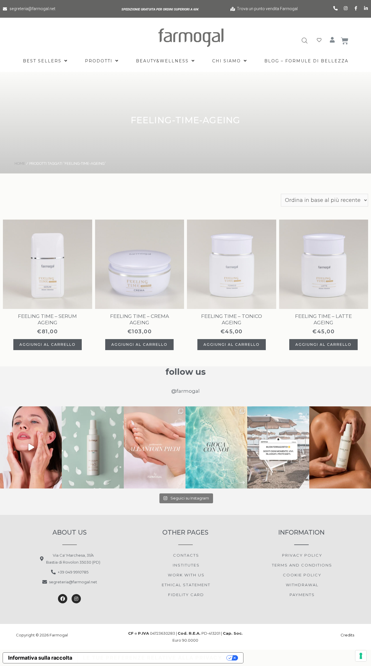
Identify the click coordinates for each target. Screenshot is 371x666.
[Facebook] (62, 598)
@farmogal (185, 391)
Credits (348, 635)
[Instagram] (76, 598)
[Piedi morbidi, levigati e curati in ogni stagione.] (155, 447)
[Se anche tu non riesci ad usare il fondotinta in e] (31, 447)
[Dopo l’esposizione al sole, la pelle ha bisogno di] (92, 447)
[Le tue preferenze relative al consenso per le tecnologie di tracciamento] (360, 655)
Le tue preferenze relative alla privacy (152, 658)
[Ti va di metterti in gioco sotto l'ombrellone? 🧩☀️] (216, 447)
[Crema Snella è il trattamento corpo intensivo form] (340, 447)
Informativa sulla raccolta (40, 658)
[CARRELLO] (345, 41)
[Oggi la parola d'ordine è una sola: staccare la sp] (278, 447)
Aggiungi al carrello (47, 344)
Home (19, 163)
